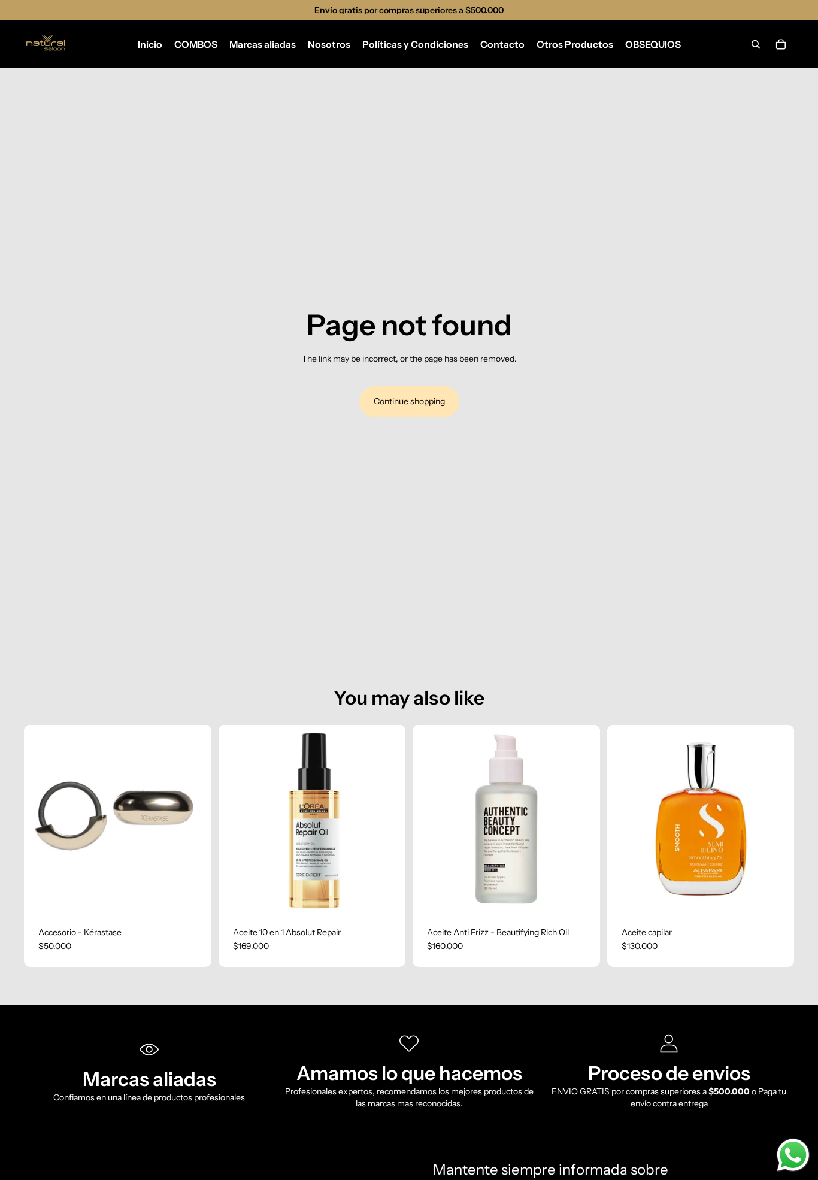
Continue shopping (409, 401)
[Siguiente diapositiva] (387, 818)
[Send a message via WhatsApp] (793, 1155)
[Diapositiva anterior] (237, 818)
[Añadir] (193, 894)
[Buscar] (756, 44)
